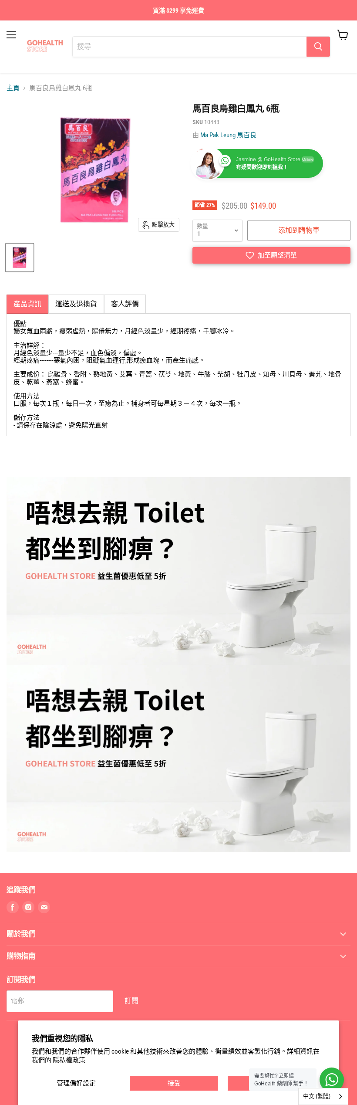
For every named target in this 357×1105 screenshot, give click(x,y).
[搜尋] (318, 47)
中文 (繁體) (316, 1096)
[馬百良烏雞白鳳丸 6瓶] (20, 257)
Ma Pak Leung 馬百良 (228, 135)
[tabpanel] (178, 374)
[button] (271, 255)
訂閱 (131, 1001)
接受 (174, 1083)
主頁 (13, 88)
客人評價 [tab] (125, 304)
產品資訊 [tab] (27, 304)
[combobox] (323, 1096)
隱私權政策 (69, 1060)
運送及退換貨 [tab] (76, 304)
